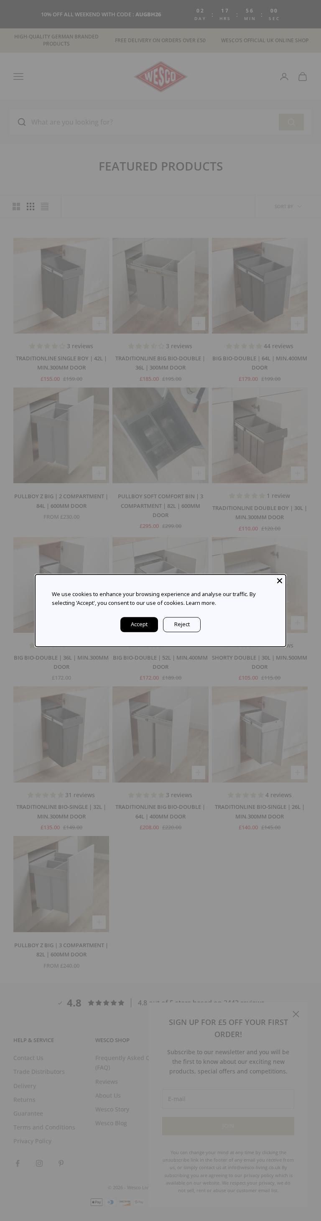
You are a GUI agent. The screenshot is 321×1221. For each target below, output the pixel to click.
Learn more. (201, 603)
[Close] (279, 580)
